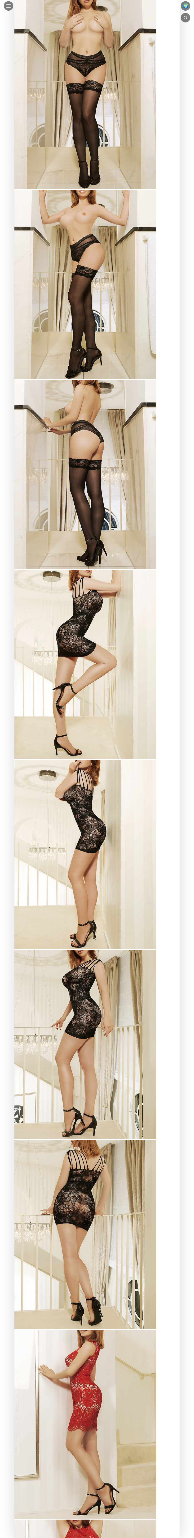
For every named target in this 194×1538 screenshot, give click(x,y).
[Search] (185, 17)
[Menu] (8, 6)
